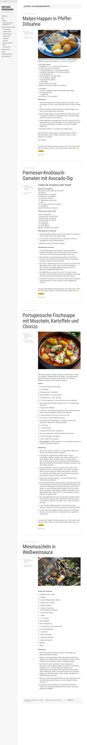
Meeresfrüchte (28, 565)
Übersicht (41, 155)
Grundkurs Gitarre (7, 31)
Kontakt (3, 51)
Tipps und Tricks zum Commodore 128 (7, 23)
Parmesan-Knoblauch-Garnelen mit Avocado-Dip (48, 175)
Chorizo (26, 340)
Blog (3, 18)
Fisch (25, 37)
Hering (30, 37)
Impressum (27, 700)
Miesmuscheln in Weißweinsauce (39, 549)
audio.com (5, 40)
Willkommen (4, 16)
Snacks (26, 189)
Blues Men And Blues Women (7, 43)
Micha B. (34, 13)
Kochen (31, 34)
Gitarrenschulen (6, 47)
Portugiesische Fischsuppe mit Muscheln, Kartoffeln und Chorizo (51, 320)
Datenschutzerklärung (7, 54)
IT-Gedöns (4, 20)
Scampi (30, 192)
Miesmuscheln (28, 566)
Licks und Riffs (6, 36)
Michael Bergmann (7, 8)
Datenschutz (34, 700)
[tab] (3, 2)
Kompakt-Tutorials (7, 34)
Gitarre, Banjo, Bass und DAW (8, 27)
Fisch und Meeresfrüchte (28, 32)
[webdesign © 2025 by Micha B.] (53, 700)
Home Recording (7, 29)
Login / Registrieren (6, 56)
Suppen (26, 337)
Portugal (27, 342)
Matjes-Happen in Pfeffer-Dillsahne (47, 21)
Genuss (26, 34)
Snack (26, 194)
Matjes (26, 38)
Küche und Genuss (6, 49)
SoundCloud (5, 38)
